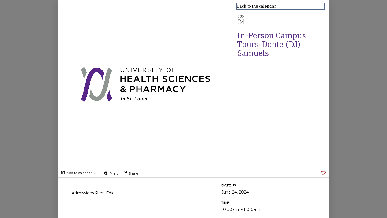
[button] (234, 185)
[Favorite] (323, 173)
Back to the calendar (256, 6)
